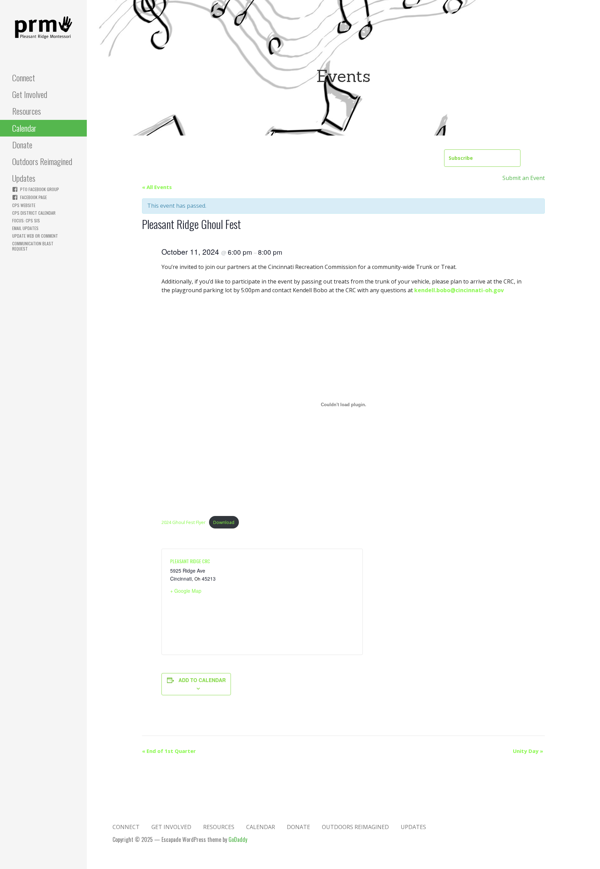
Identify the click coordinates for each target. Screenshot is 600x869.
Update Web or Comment (35, 236)
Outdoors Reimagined (42, 161)
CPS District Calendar (34, 213)
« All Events (157, 186)
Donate (22, 144)
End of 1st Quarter (169, 750)
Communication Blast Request (32, 246)
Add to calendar (202, 680)
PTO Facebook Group (39, 189)
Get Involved (29, 94)
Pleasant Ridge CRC (190, 561)
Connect (23, 77)
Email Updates (25, 228)
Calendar (24, 128)
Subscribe (461, 158)
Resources (26, 111)
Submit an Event (523, 178)
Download (223, 522)
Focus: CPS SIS (26, 220)
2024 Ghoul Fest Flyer (183, 522)
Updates (23, 178)
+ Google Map (185, 590)
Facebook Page (33, 197)
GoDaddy (237, 839)
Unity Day (528, 750)
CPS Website (23, 205)
